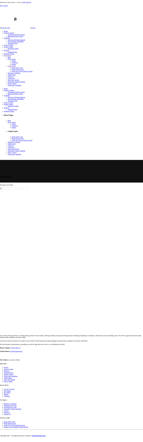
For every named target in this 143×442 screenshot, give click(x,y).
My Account (4, 6)
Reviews (6, 371)
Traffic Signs (8, 378)
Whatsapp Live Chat (10, 405)
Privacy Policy (8, 381)
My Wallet (7, 392)
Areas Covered (8, 369)
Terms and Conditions (10, 376)
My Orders (7, 391)
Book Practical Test (10, 423)
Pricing (6, 367)
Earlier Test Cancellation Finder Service (16, 427)
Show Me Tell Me (9, 380)
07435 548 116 (26, 2)
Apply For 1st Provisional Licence (14, 425)
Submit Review (8, 373)
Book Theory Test (9, 422)
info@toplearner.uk (16, 351)
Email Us (7, 412)
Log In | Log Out (9, 389)
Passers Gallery (8, 374)
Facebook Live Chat (10, 407)
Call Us (6, 411)
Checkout (7, 396)
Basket (6, 394)
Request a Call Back (10, 404)
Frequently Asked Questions (12, 409)
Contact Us (7, 414)
